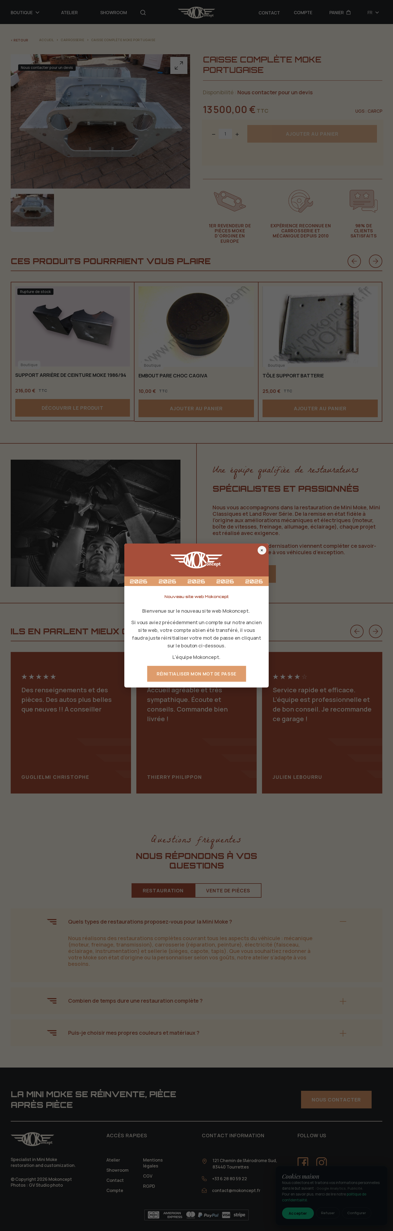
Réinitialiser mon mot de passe (196, 674)
